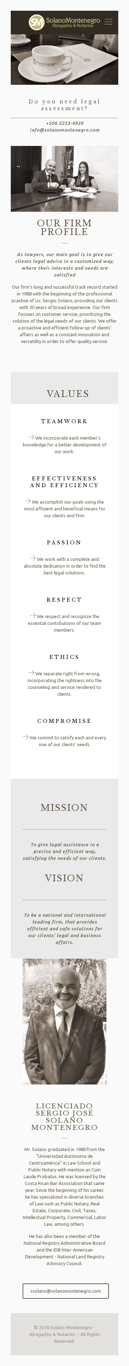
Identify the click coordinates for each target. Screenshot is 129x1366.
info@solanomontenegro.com (65, 129)
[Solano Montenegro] (64, 22)
